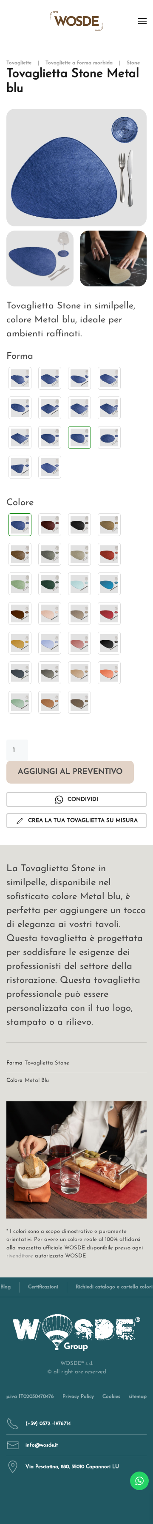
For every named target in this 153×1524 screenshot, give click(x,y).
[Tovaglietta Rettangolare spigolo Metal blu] (20, 437)
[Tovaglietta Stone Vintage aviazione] (109, 584)
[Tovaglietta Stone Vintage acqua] (79, 584)
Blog (5, 1287)
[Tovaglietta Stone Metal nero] (79, 525)
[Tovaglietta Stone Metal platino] (79, 554)
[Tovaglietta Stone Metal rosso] (109, 554)
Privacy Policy (78, 1396)
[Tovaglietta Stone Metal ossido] (20, 554)
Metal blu (37, 1080)
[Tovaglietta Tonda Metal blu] (109, 437)
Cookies (111, 1396)
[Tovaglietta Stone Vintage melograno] (79, 643)
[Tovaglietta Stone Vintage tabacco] (50, 702)
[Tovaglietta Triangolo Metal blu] (20, 467)
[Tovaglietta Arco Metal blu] (20, 378)
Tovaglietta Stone (47, 1063)
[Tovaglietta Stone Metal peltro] (50, 554)
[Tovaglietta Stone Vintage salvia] (20, 702)
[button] (142, 21)
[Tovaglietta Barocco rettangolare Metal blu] (50, 378)
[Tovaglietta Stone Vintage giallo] (20, 643)
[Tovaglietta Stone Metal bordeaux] (50, 525)
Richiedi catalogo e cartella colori (114, 1287)
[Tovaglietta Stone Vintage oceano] (20, 673)
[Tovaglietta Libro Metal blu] (109, 378)
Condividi (83, 799)
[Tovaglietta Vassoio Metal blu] (50, 467)
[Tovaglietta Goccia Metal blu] (79, 378)
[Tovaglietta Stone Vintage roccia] (50, 673)
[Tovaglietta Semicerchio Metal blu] (50, 437)
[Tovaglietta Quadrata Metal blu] (50, 408)
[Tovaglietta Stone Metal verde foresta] (50, 584)
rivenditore (19, 1256)
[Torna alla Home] (76, 21)
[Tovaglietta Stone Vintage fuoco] (109, 613)
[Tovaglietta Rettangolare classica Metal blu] (79, 408)
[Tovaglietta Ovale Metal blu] (20, 408)
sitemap (138, 1396)
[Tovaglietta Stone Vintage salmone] (109, 673)
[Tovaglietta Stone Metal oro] (109, 525)
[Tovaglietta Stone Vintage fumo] (79, 613)
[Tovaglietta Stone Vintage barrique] (20, 613)
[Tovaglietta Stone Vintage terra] (79, 702)
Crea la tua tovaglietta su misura (83, 820)
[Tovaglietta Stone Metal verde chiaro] (20, 584)
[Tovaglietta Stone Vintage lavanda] (50, 643)
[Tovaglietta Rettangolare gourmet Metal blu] (109, 408)
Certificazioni (43, 1287)
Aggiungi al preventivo (70, 772)
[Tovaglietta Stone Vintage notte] (109, 643)
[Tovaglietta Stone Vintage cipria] (50, 613)
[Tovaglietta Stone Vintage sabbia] (79, 673)
